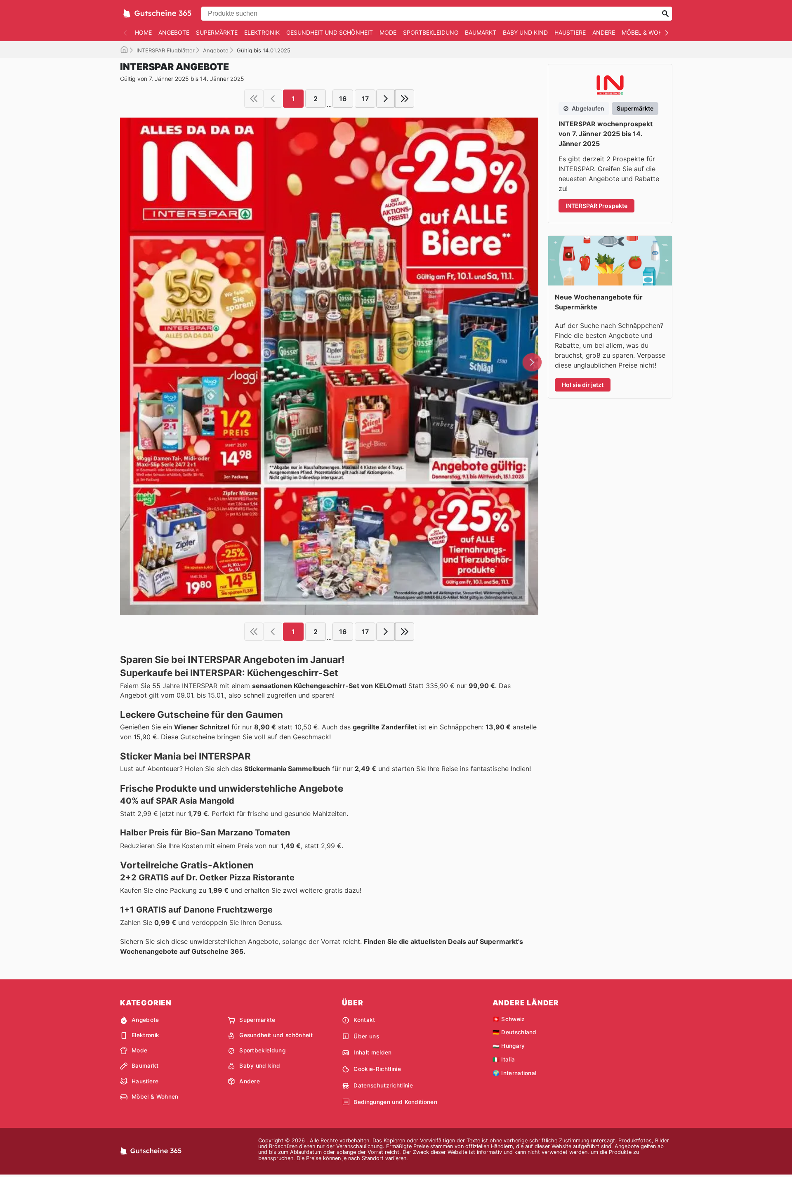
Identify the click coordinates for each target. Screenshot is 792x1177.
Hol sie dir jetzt (582, 384)
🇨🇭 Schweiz (509, 1019)
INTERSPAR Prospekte (596, 205)
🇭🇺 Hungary (509, 1046)
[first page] (253, 99)
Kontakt (364, 1020)
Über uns (366, 1036)
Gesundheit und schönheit (329, 32)
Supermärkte (217, 32)
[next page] (385, 99)
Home (143, 32)
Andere (603, 32)
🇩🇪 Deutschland (515, 1032)
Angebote (173, 32)
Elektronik (262, 32)
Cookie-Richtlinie (377, 1069)
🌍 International (515, 1073)
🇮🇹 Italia (504, 1059)
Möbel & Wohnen (648, 32)
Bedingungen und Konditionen (395, 1102)
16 (342, 98)
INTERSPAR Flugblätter (166, 50)
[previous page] (272, 99)
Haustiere (570, 32)
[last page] (404, 99)
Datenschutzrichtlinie (383, 1085)
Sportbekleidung (430, 32)
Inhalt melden (372, 1052)
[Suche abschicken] (665, 13)
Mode (388, 32)
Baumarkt (480, 32)
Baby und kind (525, 32)
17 (365, 98)
